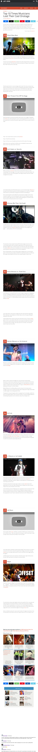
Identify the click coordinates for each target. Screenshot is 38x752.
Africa (6, 118)
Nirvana (31, 189)
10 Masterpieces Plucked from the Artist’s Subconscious (14, 704)
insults (4, 552)
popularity (6, 587)
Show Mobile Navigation (1, 1)
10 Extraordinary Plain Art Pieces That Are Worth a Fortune (28, 693)
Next (35, 8)
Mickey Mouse (27, 384)
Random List (26, 8)
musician (17, 24)
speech (25, 483)
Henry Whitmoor (7, 18)
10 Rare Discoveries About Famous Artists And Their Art (14, 693)
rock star (12, 170)
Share (21, 8)
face (25, 607)
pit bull (12, 58)
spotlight (8, 365)
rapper (32, 318)
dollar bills (14, 61)
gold (28, 479)
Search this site (37, 1)
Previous (31, 8)
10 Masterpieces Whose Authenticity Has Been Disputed (13, 698)
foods (8, 298)
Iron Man (9, 436)
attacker (21, 136)
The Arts (5, 11)
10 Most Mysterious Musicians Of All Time (20, 630)
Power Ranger (16, 436)
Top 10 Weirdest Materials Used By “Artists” (28, 698)
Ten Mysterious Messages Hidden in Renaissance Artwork (28, 704)
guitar (14, 227)
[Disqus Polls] (19, 720)
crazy (12, 531)
